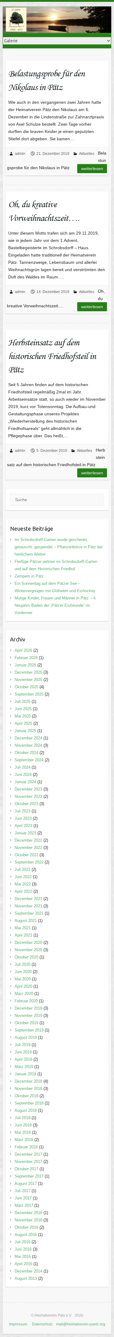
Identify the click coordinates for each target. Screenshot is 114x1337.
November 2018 (28, 1088)
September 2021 (29, 913)
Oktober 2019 (26, 1023)
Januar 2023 (25, 833)
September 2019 (29, 1030)
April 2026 (23, 650)
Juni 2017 (23, 1198)
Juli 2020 (22, 964)
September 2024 (29, 760)
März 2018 (24, 1139)
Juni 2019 (23, 1052)
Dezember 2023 (28, 789)
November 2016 (28, 1220)
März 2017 (24, 1205)
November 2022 (28, 847)
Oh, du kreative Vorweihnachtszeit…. (43, 211)
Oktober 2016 (26, 1227)
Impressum (18, 1324)
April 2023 (23, 825)
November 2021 (28, 906)
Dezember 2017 (28, 1154)
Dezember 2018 (28, 1081)
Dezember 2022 (28, 840)
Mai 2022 (23, 884)
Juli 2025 (22, 701)
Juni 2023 (23, 818)
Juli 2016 (22, 1242)
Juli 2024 (22, 767)
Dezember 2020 (28, 942)
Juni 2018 (23, 1125)
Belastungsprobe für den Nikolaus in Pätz (46, 80)
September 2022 (29, 862)
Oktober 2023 (26, 803)
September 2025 (29, 694)
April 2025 (23, 723)
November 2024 (28, 745)
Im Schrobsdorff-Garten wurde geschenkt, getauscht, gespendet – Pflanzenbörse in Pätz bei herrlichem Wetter (58, 547)
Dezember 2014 (28, 1271)
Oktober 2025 (26, 687)
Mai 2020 (23, 979)
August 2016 (26, 1234)
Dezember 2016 (28, 1212)
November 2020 (28, 950)
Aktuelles (86, 154)
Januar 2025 (25, 730)
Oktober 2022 (26, 855)
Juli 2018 (22, 1117)
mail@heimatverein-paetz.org (80, 1324)
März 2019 (24, 1066)
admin (20, 154)
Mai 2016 (23, 1256)
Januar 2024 (25, 782)
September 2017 (29, 1176)
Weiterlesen (92, 168)
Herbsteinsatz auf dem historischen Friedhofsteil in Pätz (52, 355)
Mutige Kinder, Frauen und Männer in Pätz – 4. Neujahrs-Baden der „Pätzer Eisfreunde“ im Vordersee (56, 605)
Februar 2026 (26, 657)
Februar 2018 (26, 1147)
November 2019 (28, 1015)
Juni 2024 (23, 774)
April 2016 (23, 1264)
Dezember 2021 (28, 898)
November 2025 (28, 679)
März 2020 (24, 993)
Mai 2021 (23, 928)
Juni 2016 (23, 1249)
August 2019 (26, 1037)
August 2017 (26, 1183)
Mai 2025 (23, 716)
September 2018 (29, 1103)
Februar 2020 (26, 1001)
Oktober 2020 (26, 957)
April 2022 (23, 891)
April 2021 (23, 935)
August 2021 (26, 920)
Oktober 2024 (26, 752)
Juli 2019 (22, 1044)
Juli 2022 (22, 869)
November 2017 (28, 1161)
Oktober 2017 (26, 1169)
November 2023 (28, 796)
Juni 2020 (23, 971)
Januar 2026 (25, 665)
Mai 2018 (23, 1132)
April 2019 (23, 1059)
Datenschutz (42, 1324)
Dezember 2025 (28, 672)
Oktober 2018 (26, 1096)
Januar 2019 (25, 1074)
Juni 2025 (23, 709)
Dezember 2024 (28, 738)
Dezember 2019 (28, 1008)
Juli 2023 (22, 811)
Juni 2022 (23, 876)
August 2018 (26, 1110)
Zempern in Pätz (29, 576)
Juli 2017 (22, 1191)
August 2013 (26, 1278)
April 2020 (23, 986)
